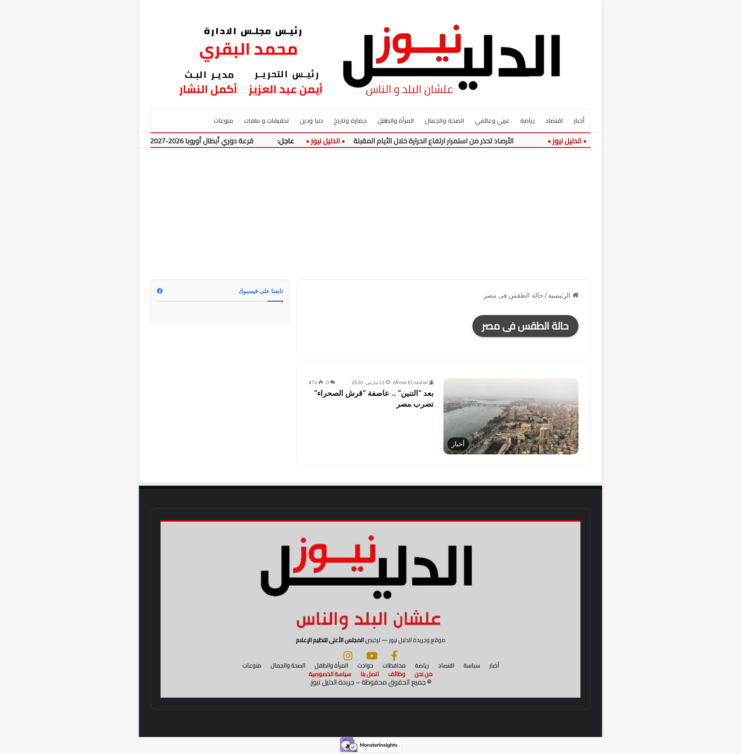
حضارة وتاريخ (350, 120)
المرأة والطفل (395, 120)
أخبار (579, 120)
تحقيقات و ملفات (266, 120)
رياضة (527, 120)
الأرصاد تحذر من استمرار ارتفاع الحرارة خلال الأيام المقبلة (445, 140)
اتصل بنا (369, 673)
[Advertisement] (370, 214)
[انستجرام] (347, 656)
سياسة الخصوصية (330, 673)
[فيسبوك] (394, 656)
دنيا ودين (311, 120)
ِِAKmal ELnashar (410, 382)
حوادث (365, 665)
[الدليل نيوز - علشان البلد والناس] (370, 54)
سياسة (472, 665)
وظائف (396, 673)
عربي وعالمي (492, 120)
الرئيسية (560, 295)
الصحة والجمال (444, 120)
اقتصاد (554, 120)
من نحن (423, 673)
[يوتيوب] (372, 656)
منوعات (223, 120)
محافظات (394, 665)
